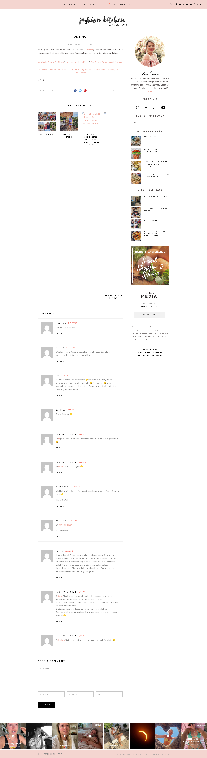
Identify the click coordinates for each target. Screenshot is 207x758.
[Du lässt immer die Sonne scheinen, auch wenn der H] (90, 736)
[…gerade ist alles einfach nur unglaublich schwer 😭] (65, 736)
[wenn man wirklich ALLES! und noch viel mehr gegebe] (39, 736)
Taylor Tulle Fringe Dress (80, 69)
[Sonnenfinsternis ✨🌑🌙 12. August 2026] (142, 736)
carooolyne (63, 487)
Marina (60, 348)
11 (46, 80)
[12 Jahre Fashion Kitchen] (69, 121)
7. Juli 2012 (118, 90)
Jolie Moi (89, 49)
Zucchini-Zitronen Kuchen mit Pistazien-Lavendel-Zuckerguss (155, 164)
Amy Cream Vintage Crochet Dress (106, 62)
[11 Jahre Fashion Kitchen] (113, 202)
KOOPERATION (87, 45)
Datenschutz (143, 754)
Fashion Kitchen (46, 91)
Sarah (60, 596)
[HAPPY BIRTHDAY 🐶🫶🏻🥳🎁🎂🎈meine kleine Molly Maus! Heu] (116, 736)
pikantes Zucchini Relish (154, 137)
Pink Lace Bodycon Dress (77, 62)
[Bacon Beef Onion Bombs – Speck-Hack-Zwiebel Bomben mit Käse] (91, 121)
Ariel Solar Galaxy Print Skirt (51, 62)
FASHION (77, 45)
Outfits (155, 754)
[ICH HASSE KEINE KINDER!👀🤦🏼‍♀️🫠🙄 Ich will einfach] (194, 736)
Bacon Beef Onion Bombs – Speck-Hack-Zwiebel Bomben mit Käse (91, 139)
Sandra (60, 410)
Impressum (129, 754)
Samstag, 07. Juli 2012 (80, 41)
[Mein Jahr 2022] (47, 121)
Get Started (149, 315)
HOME (118, 754)
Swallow (61, 466)
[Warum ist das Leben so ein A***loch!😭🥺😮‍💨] (13, 736)
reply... (60, 333)
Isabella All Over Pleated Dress (52, 69)
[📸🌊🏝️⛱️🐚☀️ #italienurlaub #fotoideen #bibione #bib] (168, 736)
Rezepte (165, 754)
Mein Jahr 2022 (47, 134)
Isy (57, 375)
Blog (70, 45)
